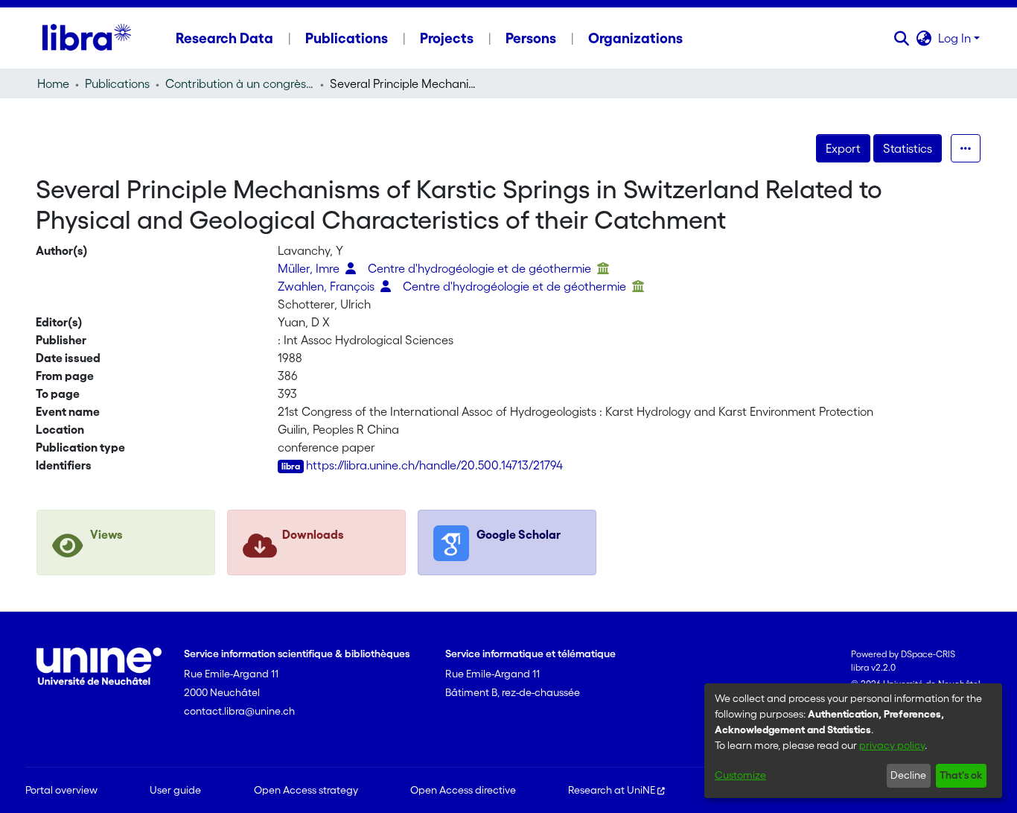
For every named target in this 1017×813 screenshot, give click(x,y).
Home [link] (53, 83)
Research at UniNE (611, 790)
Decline (908, 775)
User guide (175, 790)
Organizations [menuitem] (635, 38)
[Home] (86, 38)
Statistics (907, 148)
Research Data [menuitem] (224, 38)
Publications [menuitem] (346, 38)
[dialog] (853, 740)
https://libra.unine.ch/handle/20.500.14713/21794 (434, 465)
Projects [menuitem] (447, 38)
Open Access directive (463, 790)
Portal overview (61, 790)
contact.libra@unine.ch (239, 711)
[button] (902, 38)
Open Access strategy (306, 790)
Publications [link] (117, 83)
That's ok (961, 775)
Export (843, 148)
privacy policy (892, 745)
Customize (740, 775)
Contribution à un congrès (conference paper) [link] (239, 83)
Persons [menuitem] (531, 38)
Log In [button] (956, 38)
